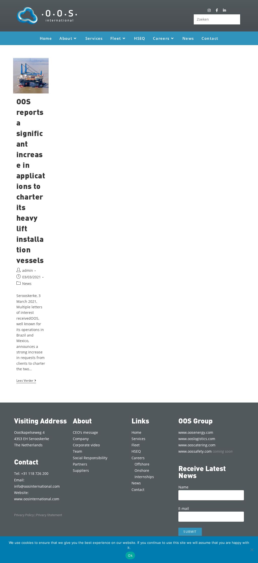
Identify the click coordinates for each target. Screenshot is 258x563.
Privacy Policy (24, 515)
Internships (144, 476)
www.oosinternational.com (36, 498)
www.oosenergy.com (195, 432)
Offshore (142, 464)
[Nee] (251, 549)
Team (77, 451)
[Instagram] (209, 10)
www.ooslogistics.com (196, 438)
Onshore (142, 470)
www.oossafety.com (205, 451)
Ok (130, 555)
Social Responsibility (90, 457)
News (26, 283)
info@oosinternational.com (37, 486)
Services (138, 438)
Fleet (136, 445)
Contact (138, 489)
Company (81, 438)
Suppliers (81, 470)
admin (27, 270)
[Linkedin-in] (224, 10)
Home (136, 432)
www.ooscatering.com (196, 445)
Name (183, 487)
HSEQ (136, 451)
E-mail (183, 508)
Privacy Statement (49, 515)
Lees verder (26, 381)
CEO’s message (85, 432)
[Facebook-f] (217, 10)
